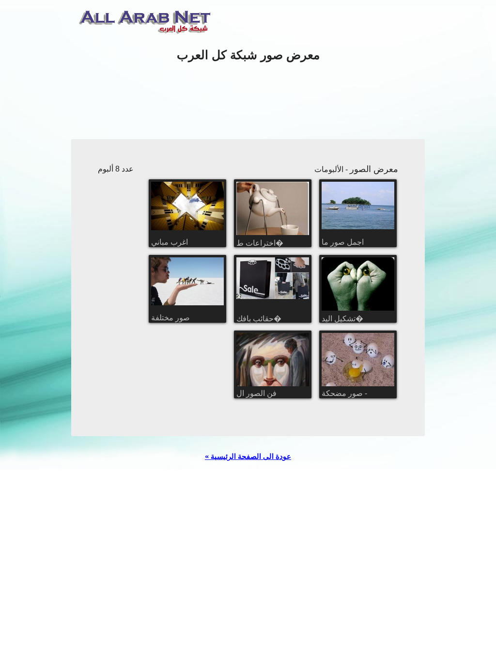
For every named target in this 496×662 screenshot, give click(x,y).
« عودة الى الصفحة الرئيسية (248, 456)
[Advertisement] (248, 101)
